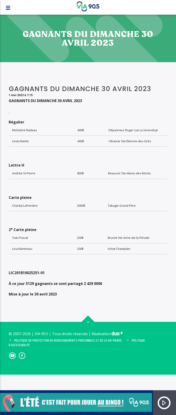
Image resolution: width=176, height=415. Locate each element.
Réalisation (102, 333)
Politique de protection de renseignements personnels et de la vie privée (68, 340)
